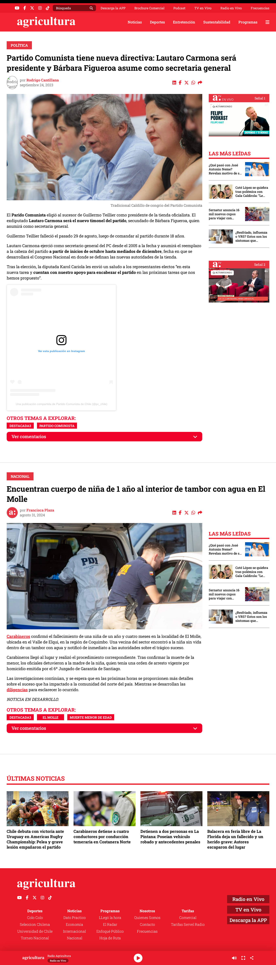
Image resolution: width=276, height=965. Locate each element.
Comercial (187, 917)
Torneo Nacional (35, 937)
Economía (74, 924)
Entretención (184, 22)
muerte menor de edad (91, 717)
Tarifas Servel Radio (188, 924)
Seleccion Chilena (35, 924)
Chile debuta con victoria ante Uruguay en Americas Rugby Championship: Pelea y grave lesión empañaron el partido (35, 839)
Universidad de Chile (35, 931)
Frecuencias (260, 8)
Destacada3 (20, 426)
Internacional (74, 931)
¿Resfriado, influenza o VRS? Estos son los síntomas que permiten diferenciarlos (251, 236)
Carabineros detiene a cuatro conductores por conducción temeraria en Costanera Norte (102, 836)
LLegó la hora (110, 917)
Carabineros (18, 636)
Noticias (135, 22)
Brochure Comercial (149, 8)
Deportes (157, 22)
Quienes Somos (147, 917)
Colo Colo (35, 917)
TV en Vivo (203, 8)
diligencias (17, 689)
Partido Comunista (57, 426)
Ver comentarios (29, 436)
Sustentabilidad (216, 22)
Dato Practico (74, 917)
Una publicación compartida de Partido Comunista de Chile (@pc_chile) (61, 404)
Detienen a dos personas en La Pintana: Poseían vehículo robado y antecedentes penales (170, 836)
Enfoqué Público (110, 931)
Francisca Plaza (40, 510)
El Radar (110, 924)
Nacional (20, 476)
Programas (247, 22)
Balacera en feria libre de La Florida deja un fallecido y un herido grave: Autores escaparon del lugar (235, 839)
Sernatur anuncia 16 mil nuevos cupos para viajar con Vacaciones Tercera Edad (224, 214)
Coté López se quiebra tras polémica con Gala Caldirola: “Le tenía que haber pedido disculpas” (251, 192)
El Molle (50, 717)
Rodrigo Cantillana (42, 80)
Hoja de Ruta (110, 937)
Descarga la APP (113, 8)
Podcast (179, 8)
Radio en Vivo (231, 8)
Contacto (147, 924)
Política (19, 45)
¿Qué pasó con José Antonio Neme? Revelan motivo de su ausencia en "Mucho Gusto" (225, 169)
